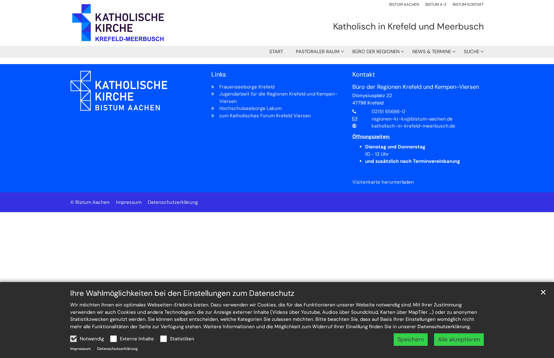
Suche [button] (471, 51)
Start (276, 51)
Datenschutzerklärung (443, 326)
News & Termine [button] (431, 51)
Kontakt (363, 75)
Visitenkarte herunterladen (383, 182)
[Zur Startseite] (118, 23)
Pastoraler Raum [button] (318, 51)
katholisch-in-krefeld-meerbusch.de (413, 126)
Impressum (80, 348)
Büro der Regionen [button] (375, 51)
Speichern (411, 339)
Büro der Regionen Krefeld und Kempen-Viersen (415, 87)
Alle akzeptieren (459, 339)
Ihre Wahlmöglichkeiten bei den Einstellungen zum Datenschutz (182, 293)
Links (218, 75)
